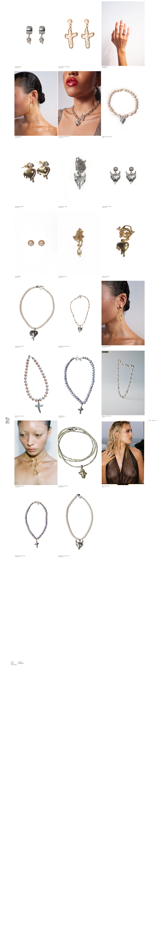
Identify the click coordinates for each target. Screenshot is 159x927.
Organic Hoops (18, 136)
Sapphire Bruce (61, 416)
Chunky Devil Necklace (63, 136)
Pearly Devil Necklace (107, 136)
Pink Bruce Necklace (19, 416)
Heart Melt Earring (19, 206)
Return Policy (14, 664)
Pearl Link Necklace (106, 416)
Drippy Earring (18, 66)
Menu (153, 420)
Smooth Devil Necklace (63, 555)
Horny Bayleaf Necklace (64, 346)
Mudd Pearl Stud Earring (64, 66)
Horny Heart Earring (106, 206)
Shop (150, 420)
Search (12, 662)
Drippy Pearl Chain (62, 276)
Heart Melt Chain (106, 276)
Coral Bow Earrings (106, 346)
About (12, 663)
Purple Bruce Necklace (20, 555)
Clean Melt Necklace (19, 346)
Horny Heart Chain (62, 206)
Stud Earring (18, 276)
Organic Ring (105, 66)
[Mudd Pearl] (7, 420)
